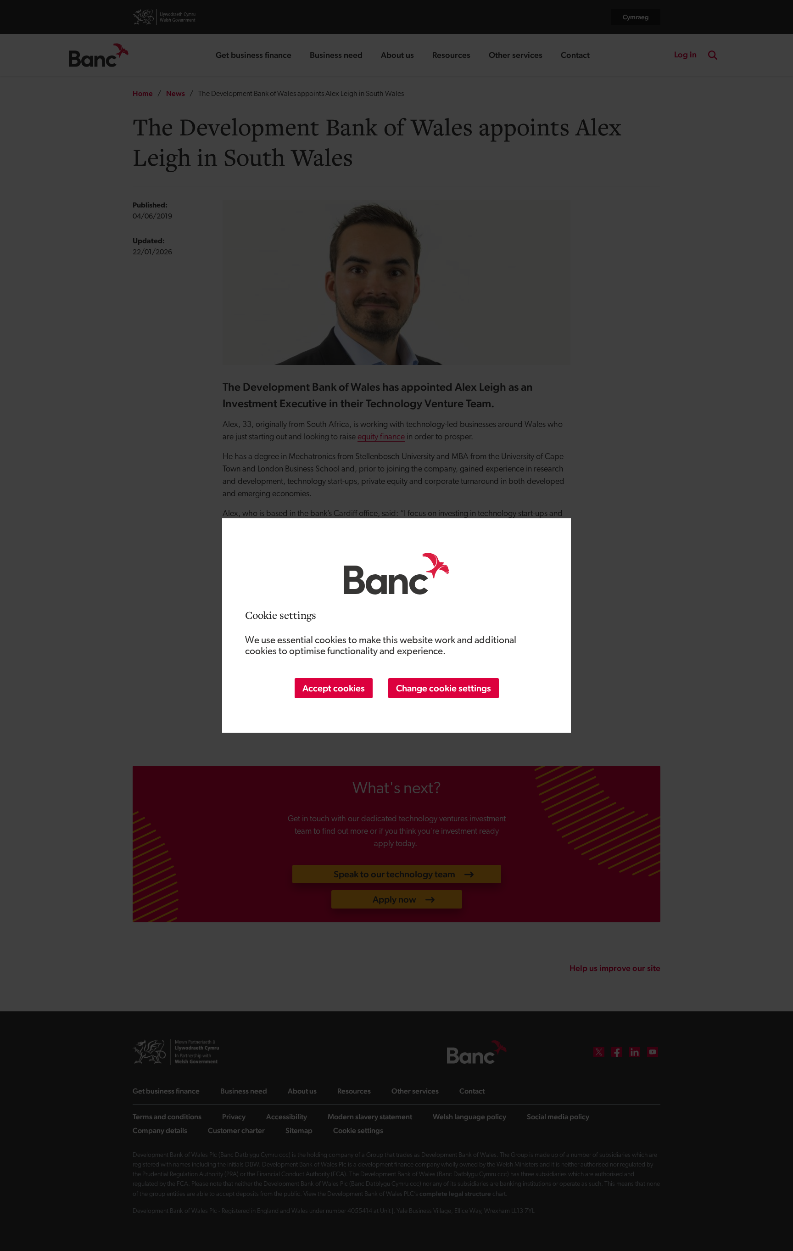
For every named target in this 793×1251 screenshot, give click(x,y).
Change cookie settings (443, 688)
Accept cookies (333, 688)
